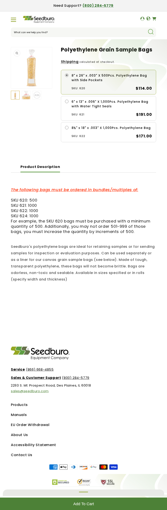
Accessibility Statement (33, 444)
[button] (13, 20)
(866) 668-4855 (32, 369)
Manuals (19, 414)
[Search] (150, 32)
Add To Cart (83, 504)
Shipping (70, 61)
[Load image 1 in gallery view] (15, 95)
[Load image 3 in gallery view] (37, 95)
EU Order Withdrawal (30, 424)
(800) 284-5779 (98, 5)
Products (19, 404)
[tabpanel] (83, 235)
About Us (19, 434)
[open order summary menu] (83, 492)
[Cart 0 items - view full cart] (154, 19)
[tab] (40, 167)
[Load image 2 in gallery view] (26, 95)
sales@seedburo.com (30, 391)
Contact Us (21, 454)
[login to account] (142, 19)
